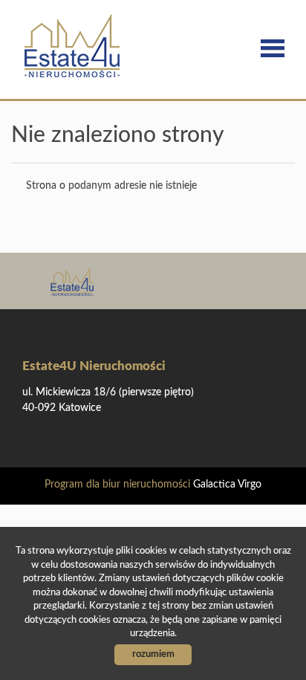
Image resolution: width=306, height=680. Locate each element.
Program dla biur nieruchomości (119, 484)
